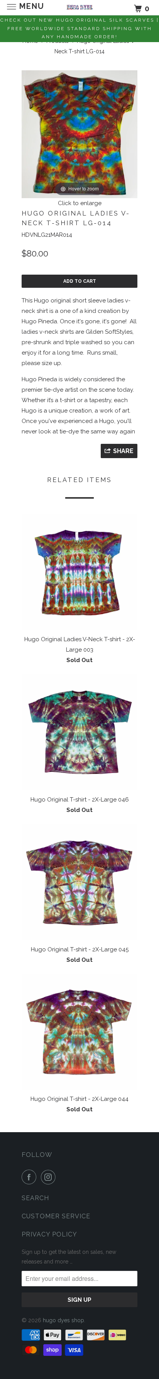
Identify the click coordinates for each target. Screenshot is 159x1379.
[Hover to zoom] (79, 133)
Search (35, 1198)
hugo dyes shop (63, 1320)
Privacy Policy (49, 1234)
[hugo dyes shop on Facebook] (30, 1177)
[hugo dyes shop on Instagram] (50, 1177)
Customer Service (56, 1216)
